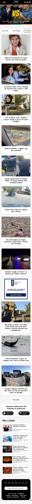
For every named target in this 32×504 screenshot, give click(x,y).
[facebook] (12, 483)
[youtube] (5, 483)
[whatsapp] (19, 483)
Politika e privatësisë (12, 495)
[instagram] (16, 483)
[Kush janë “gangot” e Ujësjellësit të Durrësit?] (7, 427)
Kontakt (23, 497)
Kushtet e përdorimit (13, 497)
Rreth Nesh (23, 495)
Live (4, 2)
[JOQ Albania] (16, 2)
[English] (27, 2)
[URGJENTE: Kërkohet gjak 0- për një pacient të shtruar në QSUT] (7, 438)
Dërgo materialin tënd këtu (15, 488)
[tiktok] (23, 483)
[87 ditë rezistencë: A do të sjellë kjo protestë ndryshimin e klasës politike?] (7, 470)
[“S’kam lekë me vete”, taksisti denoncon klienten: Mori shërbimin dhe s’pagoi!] (7, 449)
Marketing (21, 493)
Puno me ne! (12, 493)
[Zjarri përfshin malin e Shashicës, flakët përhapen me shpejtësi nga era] (7, 459)
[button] (9, 5)
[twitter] (9, 483)
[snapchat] (26, 483)
